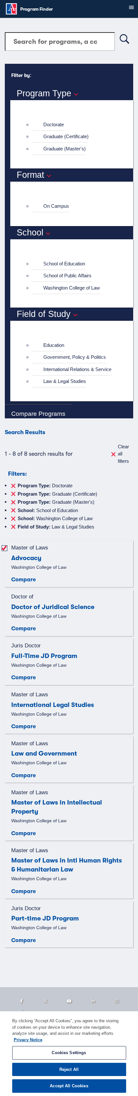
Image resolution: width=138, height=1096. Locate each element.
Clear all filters (123, 454)
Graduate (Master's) (64, 148)
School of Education (64, 263)
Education (53, 345)
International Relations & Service (77, 369)
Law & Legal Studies (64, 381)
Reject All (69, 1069)
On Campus (56, 206)
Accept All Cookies (69, 1085)
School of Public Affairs (67, 275)
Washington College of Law (71, 288)
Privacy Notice (28, 1039)
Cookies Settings (69, 1052)
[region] (69, 1053)
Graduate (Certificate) (66, 136)
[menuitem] (74, 125)
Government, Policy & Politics (74, 357)
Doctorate (53, 124)
